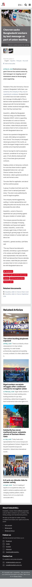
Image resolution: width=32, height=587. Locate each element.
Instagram (9, 549)
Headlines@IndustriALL (12, 552)
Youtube (8, 546)
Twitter (8, 544)
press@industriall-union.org (14, 565)
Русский (25, 61)
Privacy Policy (18, 576)
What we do (8, 528)
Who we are (8, 525)
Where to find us (9, 531)
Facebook (9, 541)
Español (12, 61)
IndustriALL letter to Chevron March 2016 (17, 292)
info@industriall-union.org (13, 562)
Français (19, 61)
